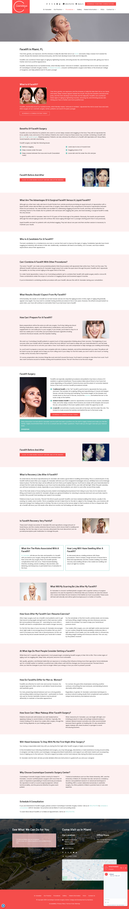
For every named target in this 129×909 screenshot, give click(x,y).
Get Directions (71, 856)
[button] (62, 9)
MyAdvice (90, 900)
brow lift (23, 137)
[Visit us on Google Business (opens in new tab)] (59, 4)
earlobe (87, 395)
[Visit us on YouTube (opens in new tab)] (57, 4)
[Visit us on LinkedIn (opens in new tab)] (54, 4)
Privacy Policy (61, 904)
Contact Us (91, 896)
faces (77, 54)
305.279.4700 (93, 806)
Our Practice (47, 896)
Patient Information (74, 896)
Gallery (64, 896)
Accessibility (52, 904)
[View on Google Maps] (89, 870)
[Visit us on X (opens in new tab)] (52, 4)
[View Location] (76, 4)
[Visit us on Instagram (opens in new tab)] (49, 4)
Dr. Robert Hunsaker (54, 68)
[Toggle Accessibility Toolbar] (3, 906)
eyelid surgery (33, 137)
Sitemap (77, 904)
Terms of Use (70, 904)
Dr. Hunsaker (25, 555)
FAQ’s (84, 896)
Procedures (56, 896)
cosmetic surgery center (41, 109)
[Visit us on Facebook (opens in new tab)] (47, 4)
